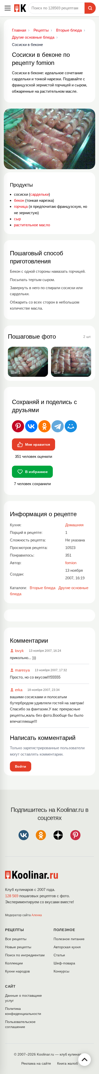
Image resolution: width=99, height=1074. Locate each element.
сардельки (39, 194)
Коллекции (14, 963)
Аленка (36, 915)
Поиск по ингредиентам (25, 955)
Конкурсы (61, 971)
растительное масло (32, 225)
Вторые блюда (42, 588)
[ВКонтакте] (31, 426)
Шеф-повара (64, 963)
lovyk (19, 650)
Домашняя (74, 525)
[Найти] (90, 8)
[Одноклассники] (44, 426)
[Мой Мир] (71, 426)
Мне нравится (37, 444)
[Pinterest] (18, 426)
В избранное (36, 472)
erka (18, 690)
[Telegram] (58, 426)
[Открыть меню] (7, 8)
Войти (20, 766)
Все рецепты (15, 939)
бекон (19, 200)
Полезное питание (69, 939)
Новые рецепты (18, 947)
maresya (22, 670)
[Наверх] (84, 1059)
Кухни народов (17, 971)
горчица (21, 206)
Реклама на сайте (36, 1063)
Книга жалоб (67, 1063)
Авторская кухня (67, 947)
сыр (17, 219)
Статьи (59, 955)
